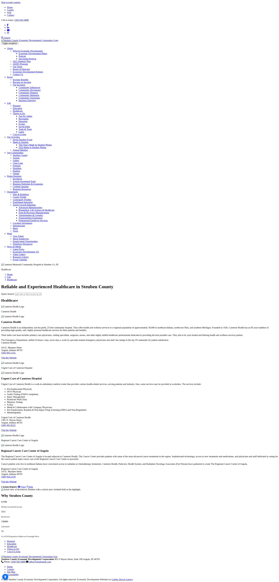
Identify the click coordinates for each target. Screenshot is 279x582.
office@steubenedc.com (40, 562)
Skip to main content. (11, 2)
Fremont (16, 165)
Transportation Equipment (30, 218)
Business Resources (22, 189)
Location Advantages (22, 223)
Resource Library (21, 257)
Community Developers (30, 90)
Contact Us (18, 74)
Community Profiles (22, 199)
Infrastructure (19, 225)
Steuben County (20, 155)
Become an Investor (22, 82)
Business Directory (27, 100)
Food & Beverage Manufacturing (34, 212)
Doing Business (14, 176)
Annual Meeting (20, 150)
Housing (17, 105)
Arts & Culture (25, 116)
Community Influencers (29, 87)
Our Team (17, 66)
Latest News (18, 249)
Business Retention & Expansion (28, 184)
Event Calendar (20, 259)
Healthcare (18, 111)
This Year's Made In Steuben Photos (35, 145)
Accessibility (13, 574)
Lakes (21, 132)
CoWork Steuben (21, 186)
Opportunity (12, 192)
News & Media (14, 246)
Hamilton (17, 168)
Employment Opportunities (25, 241)
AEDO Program (20, 64)
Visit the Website (9, 358)
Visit (9, 12)
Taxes (15, 231)
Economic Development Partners (28, 72)
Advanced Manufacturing (30, 207)
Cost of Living (19, 134)
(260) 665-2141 (8, 353)
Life (9, 103)
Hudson (16, 171)
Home (10, 7)
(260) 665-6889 (21, 20)
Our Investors (19, 85)
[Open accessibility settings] (5, 577)
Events (22, 124)
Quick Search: (7, 294)
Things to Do (19, 113)
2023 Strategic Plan (22, 61)
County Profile (19, 197)
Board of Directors (21, 69)
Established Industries (23, 202)
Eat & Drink (24, 126)
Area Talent (18, 236)
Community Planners (28, 92)
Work (9, 233)
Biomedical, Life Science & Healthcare (36, 210)
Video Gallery (19, 254)
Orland (16, 173)
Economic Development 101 (26, 252)
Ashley (16, 160)
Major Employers (21, 239)
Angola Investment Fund (24, 181)
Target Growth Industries (24, 205)
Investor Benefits (20, 79)
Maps (15, 228)
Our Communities (15, 152)
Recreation (23, 119)
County (10, 10)
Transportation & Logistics (31, 215)
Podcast (22, 56)
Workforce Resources (23, 244)
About (10, 48)
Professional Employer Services (33, 220)
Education (17, 108)
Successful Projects (27, 59)
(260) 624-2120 (8, 476)
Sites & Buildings (21, 194)
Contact (10, 15)
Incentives (17, 179)
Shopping (23, 121)
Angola (16, 158)
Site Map (11, 572)
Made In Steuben (20, 142)
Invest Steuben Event (22, 139)
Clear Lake (18, 163)
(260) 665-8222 (8, 425)
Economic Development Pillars (33, 53)
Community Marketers (29, 95)
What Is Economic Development (28, 51)
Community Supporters (29, 98)
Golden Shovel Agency (122, 579)
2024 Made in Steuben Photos (32, 147)
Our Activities (13, 137)
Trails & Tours (25, 129)
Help (30, 487)
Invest (9, 77)
